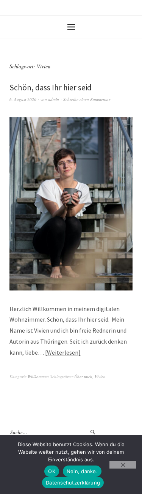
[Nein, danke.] (122, 465)
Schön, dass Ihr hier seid (50, 87)
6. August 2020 (22, 99)
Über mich (83, 376)
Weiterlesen (62, 352)
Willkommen (38, 376)
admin (53, 99)
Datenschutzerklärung (73, 483)
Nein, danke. (82, 471)
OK (51, 471)
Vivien (100, 376)
